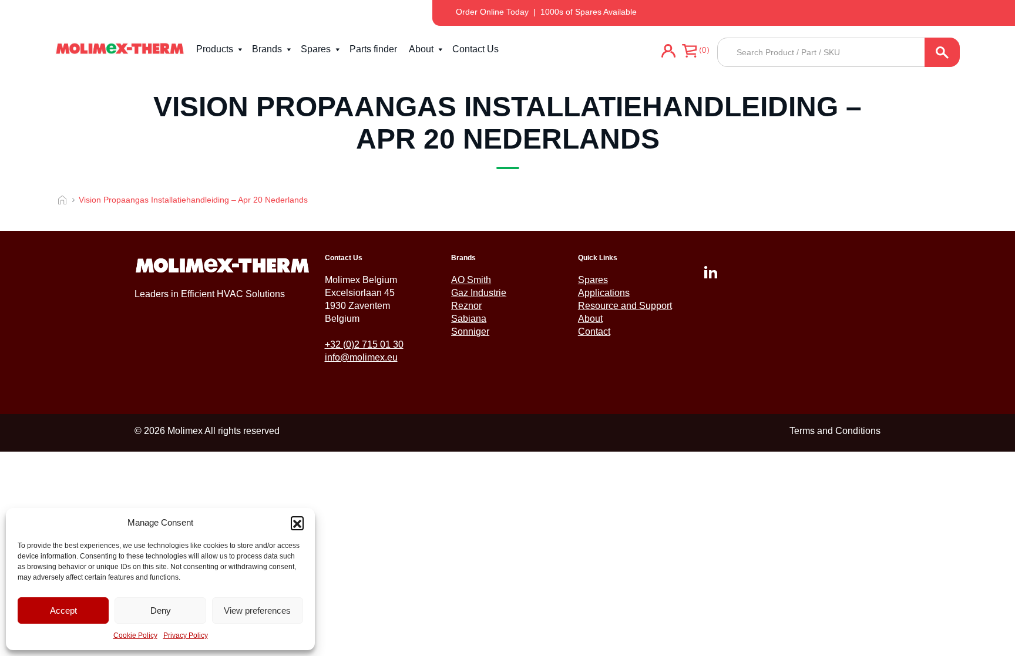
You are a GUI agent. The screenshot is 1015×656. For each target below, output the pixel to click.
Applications (604, 293)
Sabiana (468, 319)
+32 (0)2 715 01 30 (364, 344)
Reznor (466, 306)
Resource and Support (625, 306)
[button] (297, 523)
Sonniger (470, 332)
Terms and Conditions (834, 431)
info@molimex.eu (361, 357)
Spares (316, 49)
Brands (267, 49)
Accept (63, 610)
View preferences (257, 610)
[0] (689, 52)
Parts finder (373, 49)
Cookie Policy (135, 635)
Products (214, 49)
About (421, 49)
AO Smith (471, 280)
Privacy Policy (185, 635)
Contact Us (475, 49)
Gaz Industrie (478, 293)
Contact (594, 332)
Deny (160, 610)
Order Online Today (492, 11)
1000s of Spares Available (588, 11)
